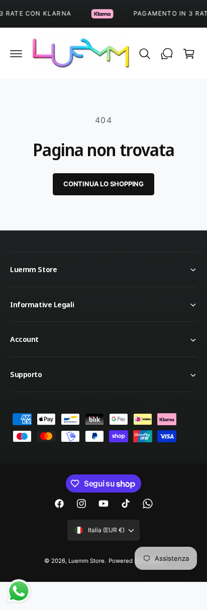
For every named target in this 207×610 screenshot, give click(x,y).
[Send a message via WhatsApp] (19, 591)
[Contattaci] (167, 54)
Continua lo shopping (103, 184)
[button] (16, 54)
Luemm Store (86, 560)
